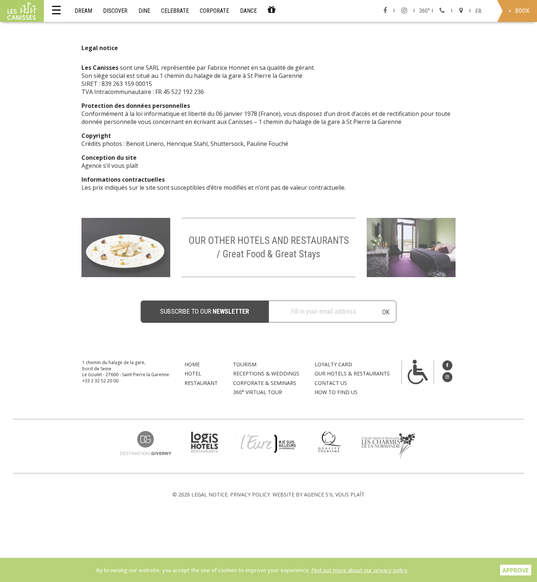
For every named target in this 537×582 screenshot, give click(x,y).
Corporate (214, 10)
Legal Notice (209, 494)
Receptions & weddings (266, 373)
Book (522, 10)
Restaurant (201, 382)
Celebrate (175, 10)
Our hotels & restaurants (352, 373)
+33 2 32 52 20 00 (100, 381)
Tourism (244, 364)
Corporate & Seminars (264, 382)
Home (192, 364)
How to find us (336, 392)
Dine (144, 10)
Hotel (192, 373)
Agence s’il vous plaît (109, 166)
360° (424, 10)
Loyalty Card (333, 364)
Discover (115, 10)
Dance (248, 10)
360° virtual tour (257, 392)
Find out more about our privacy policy (359, 570)
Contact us (331, 382)
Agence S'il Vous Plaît (334, 494)
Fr (478, 11)
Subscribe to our (204, 311)
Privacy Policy (250, 494)
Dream (83, 10)
